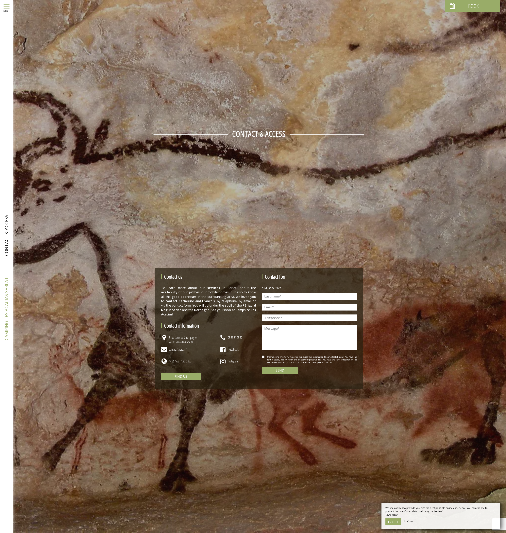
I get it (393, 522)
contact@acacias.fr (178, 349)
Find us (181, 376)
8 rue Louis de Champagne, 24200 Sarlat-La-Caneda (183, 339)
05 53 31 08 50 (235, 337)
